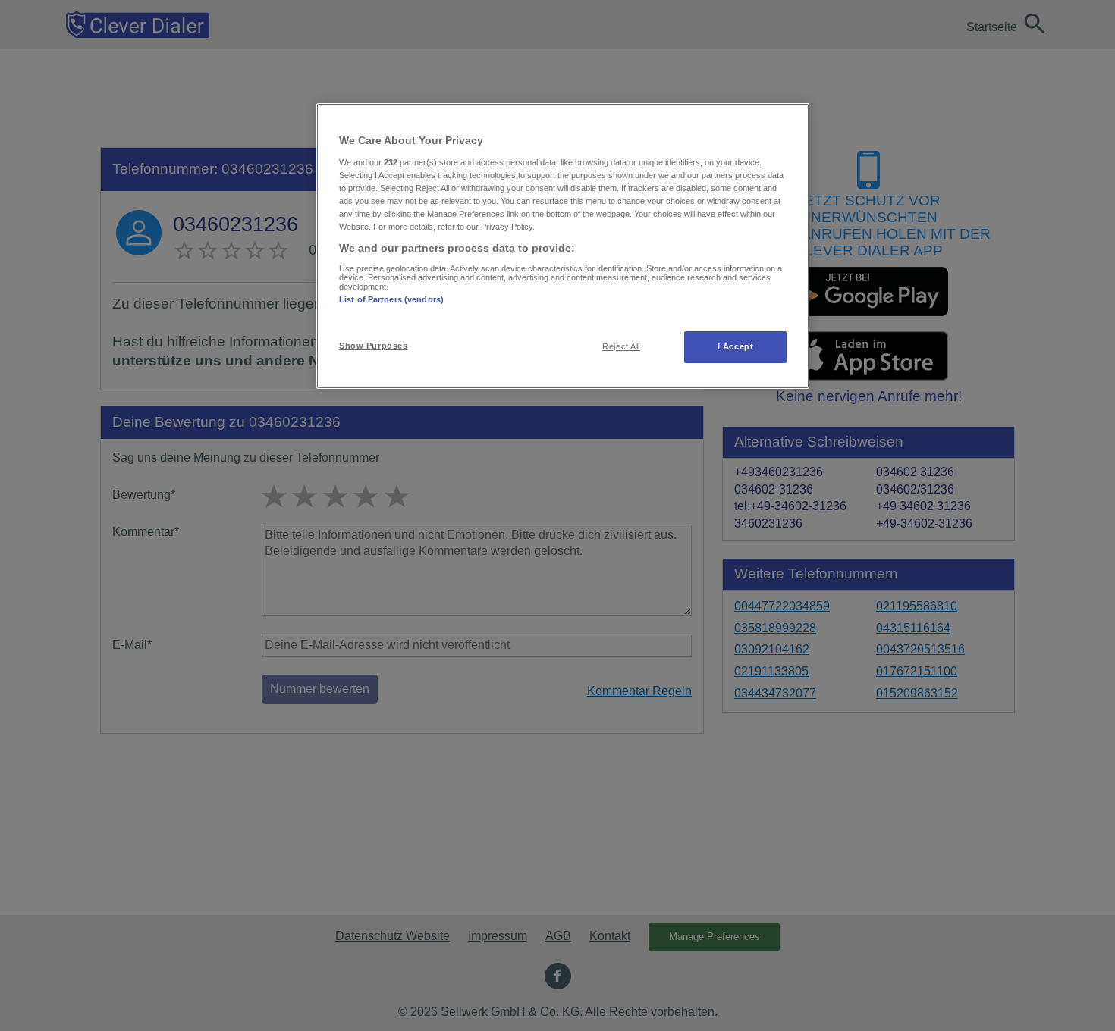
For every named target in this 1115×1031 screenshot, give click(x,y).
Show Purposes (373, 345)
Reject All (621, 346)
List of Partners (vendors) (391, 299)
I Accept (736, 346)
